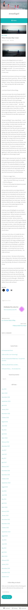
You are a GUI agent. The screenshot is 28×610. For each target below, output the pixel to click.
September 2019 (6, 401)
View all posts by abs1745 (10, 309)
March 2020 (4, 393)
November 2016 (6, 474)
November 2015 (6, 523)
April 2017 (4, 462)
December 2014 (6, 568)
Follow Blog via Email (14, 582)
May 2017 (4, 458)
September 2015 (6, 532)
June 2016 (4, 495)
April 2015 (4, 552)
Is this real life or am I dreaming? (10, 354)
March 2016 (4, 507)
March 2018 (4, 438)
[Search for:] (14, 379)
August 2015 (5, 536)
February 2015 (5, 560)
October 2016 (5, 478)
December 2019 (6, 397)
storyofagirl (14, 14)
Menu (15, 20)
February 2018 (5, 442)
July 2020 (4, 389)
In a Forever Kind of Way (8, 319)
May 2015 (4, 548)
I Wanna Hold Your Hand (19, 324)
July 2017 (4, 450)
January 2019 (5, 409)
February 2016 (5, 511)
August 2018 (5, 421)
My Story (4, 35)
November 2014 (6, 572)
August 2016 (5, 487)
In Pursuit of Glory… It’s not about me (11, 368)
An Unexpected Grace (7, 350)
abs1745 (12, 40)
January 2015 (5, 564)
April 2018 (4, 434)
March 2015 (4, 556)
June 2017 (4, 454)
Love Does (8, 300)
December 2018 (6, 413)
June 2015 (4, 544)
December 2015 (6, 519)
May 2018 (4, 430)
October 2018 (5, 417)
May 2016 (4, 499)
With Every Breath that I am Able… (10, 364)
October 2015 (5, 527)
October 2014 (5, 576)
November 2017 (6, 446)
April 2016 (4, 503)
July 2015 (4, 540)
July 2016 (4, 491)
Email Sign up (6, 597)
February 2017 (5, 466)
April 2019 (4, 405)
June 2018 (4, 426)
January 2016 (5, 515)
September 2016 (6, 483)
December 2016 (6, 470)
